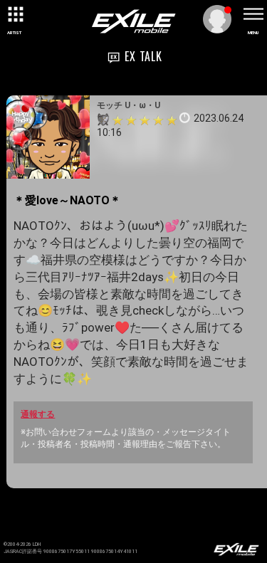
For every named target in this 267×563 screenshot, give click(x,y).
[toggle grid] (14, 14)
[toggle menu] (253, 14)
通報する (38, 414)
